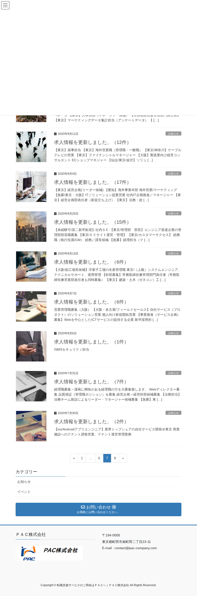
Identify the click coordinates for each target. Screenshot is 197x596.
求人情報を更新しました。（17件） (92, 182)
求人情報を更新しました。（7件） (91, 381)
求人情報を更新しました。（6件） (91, 262)
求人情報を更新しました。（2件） (91, 421)
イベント (24, 492)
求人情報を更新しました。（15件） (92, 222)
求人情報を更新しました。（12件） (92, 142)
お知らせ (173, 133)
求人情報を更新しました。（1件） (91, 341)
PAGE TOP (188, 574)
